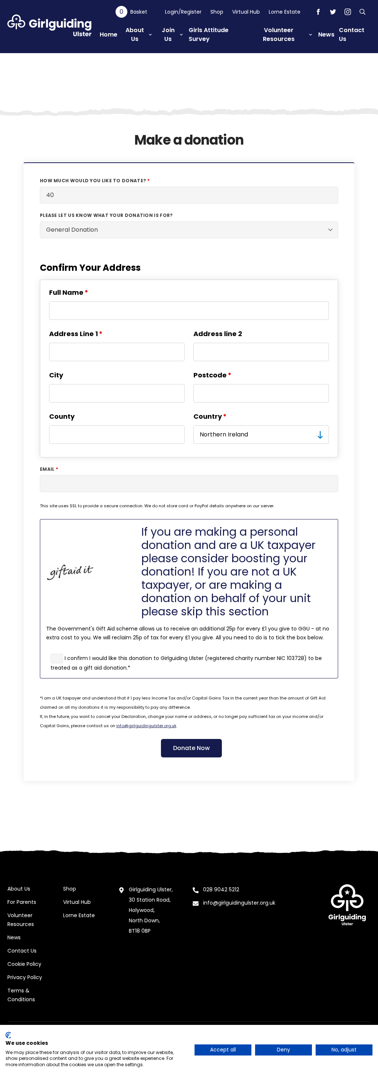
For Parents (21, 902)
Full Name (66, 292)
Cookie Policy (24, 964)
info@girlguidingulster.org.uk (146, 726)
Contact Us (22, 950)
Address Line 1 (73, 333)
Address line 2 (217, 333)
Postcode (210, 375)
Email (47, 469)
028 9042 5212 (221, 889)
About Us (18, 888)
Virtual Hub (246, 11)
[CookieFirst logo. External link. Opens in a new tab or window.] (8, 1035)
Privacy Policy (24, 977)
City (56, 375)
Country (207, 416)
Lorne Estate (284, 11)
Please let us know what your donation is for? (106, 215)
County (62, 416)
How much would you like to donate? (93, 181)
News (14, 937)
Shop (216, 11)
